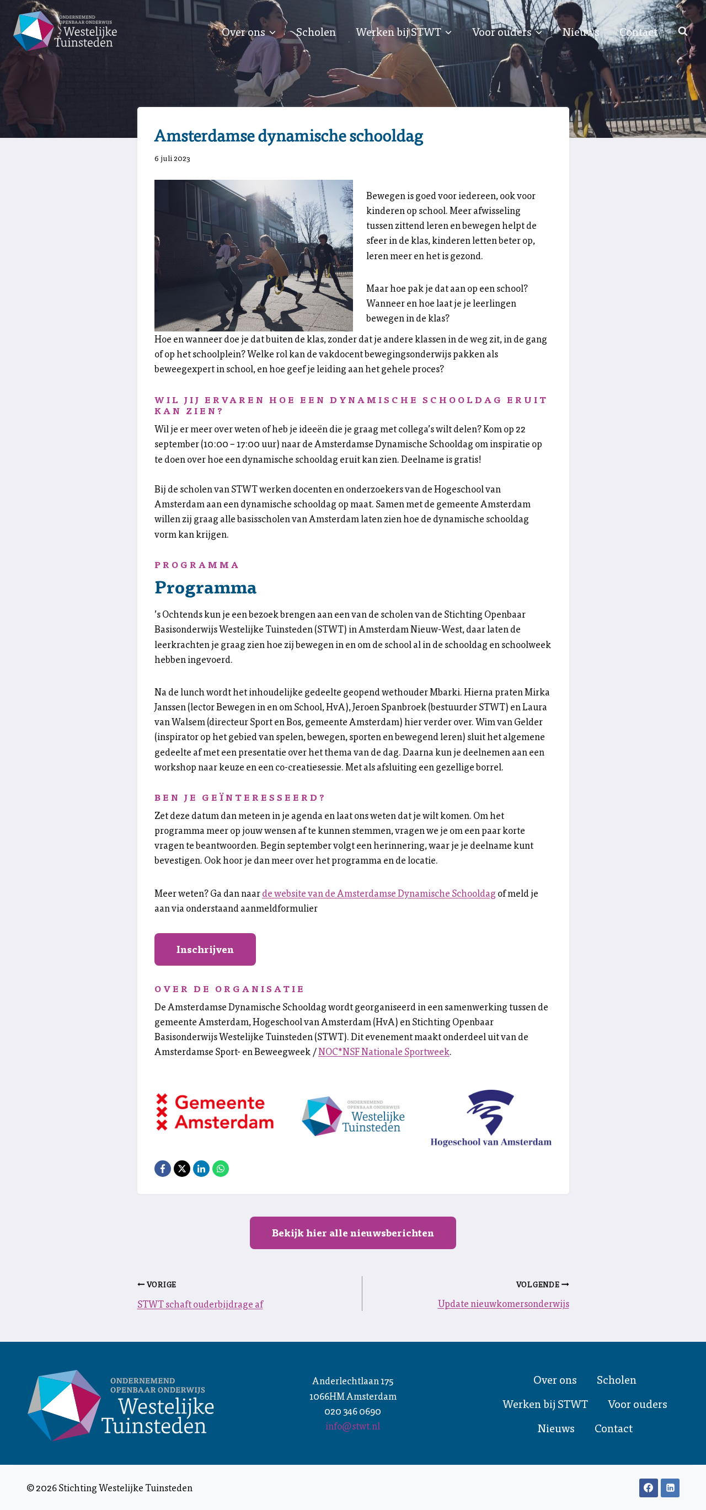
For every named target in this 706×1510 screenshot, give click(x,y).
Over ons (555, 1379)
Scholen (316, 31)
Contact (638, 31)
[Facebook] (648, 1488)
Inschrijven (205, 948)
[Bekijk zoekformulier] (683, 31)
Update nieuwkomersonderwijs (503, 1303)
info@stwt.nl (352, 1425)
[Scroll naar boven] (678, 1493)
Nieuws (581, 31)
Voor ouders (637, 1403)
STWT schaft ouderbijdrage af (200, 1304)
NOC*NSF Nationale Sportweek (384, 1051)
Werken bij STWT (545, 1403)
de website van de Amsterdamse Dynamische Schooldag (379, 893)
